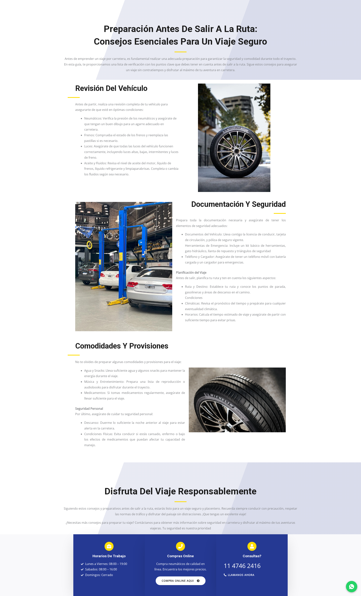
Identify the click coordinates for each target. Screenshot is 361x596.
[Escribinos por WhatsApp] (351, 586)
